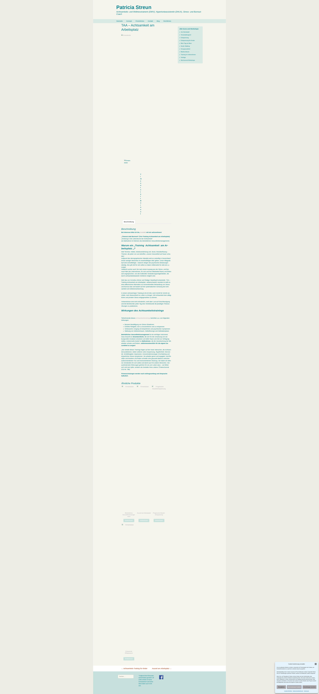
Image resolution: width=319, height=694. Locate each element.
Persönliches (140, 21)
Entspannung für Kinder (188, 40)
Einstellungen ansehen (309, 687)
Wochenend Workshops (188, 60)
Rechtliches (167, 21)
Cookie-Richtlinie (288, 691)
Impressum (306, 691)
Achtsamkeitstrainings (143, 318)
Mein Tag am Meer (186, 43)
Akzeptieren (281, 687)
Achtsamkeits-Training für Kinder (134, 668)
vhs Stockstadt (185, 32)
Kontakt (150, 21)
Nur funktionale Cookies (294, 687)
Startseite (119, 21)
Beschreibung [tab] (129, 222)
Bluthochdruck (185, 52)
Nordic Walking (185, 46)
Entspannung (185, 37)
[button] (316, 664)
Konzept (129, 21)
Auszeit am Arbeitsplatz (161, 668)
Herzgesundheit (185, 49)
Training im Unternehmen (188, 54)
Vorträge (183, 57)
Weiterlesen (129, 520)
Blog (158, 21)
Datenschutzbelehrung (298, 691)
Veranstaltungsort (186, 35)
